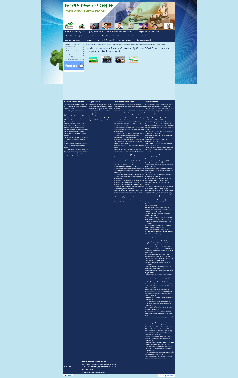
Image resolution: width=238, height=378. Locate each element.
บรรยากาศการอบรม (106, 44)
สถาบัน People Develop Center (93, 44)
